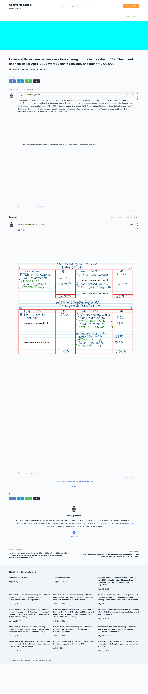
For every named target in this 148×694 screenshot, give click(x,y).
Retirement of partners (18, 578)
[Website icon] (74, 532)
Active (135, 217)
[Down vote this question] (137, 99)
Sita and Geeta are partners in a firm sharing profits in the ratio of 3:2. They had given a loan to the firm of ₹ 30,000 (118, 643)
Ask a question (64, 6)
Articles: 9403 (74, 537)
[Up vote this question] (137, 93)
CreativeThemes (45, 661)
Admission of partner (61, 578)
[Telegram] (20, 81)
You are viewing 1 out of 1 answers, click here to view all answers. (74, 481)
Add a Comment (130, 211)
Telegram (128, 16)
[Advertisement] (74, 35)
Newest (120, 217)
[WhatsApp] (28, 81)
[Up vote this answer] (137, 223)
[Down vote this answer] (137, 228)
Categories (85, 6)
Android (76, 526)
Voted (127, 217)
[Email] (36, 81)
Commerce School (20, 4)
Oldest (112, 217)
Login (74, 486)
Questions (75, 6)
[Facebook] (12, 81)
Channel (135, 16)
